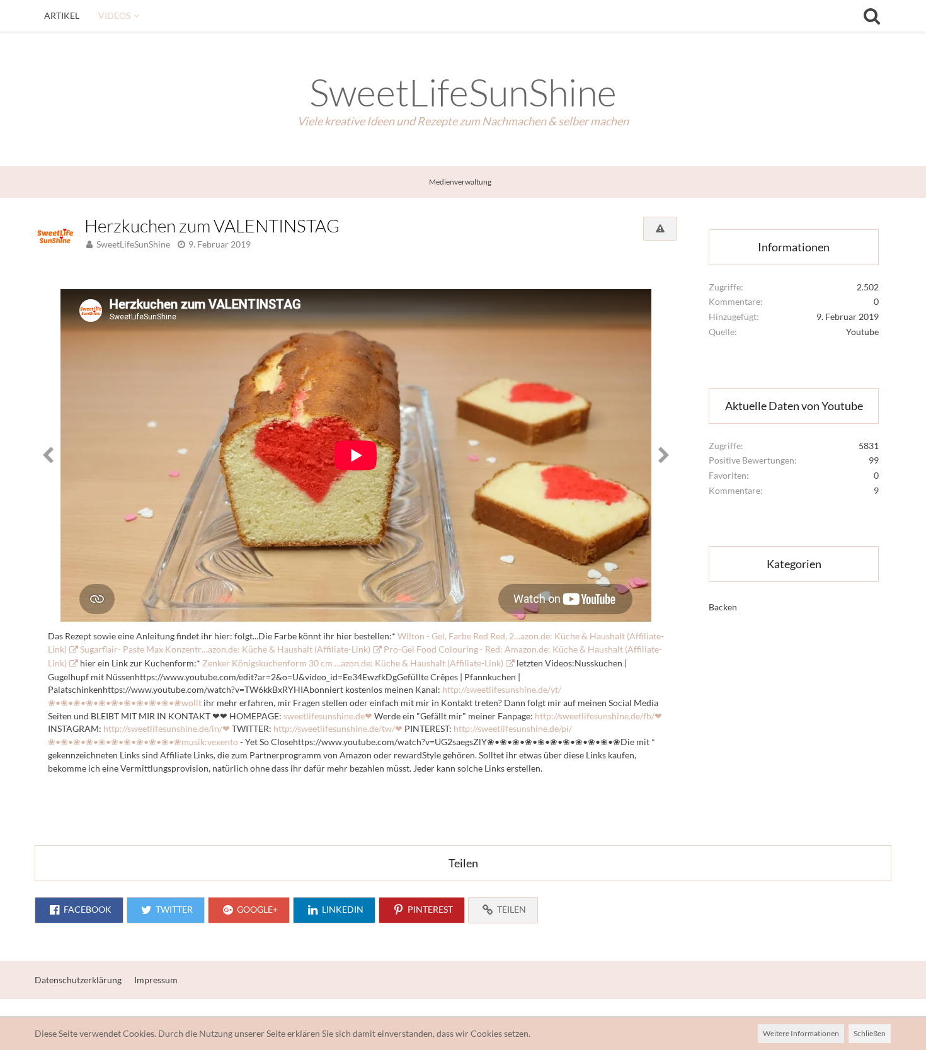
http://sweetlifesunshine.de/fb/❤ (598, 715)
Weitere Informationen (801, 1033)
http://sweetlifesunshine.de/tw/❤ (338, 728)
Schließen (870, 1033)
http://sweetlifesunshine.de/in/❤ (166, 728)
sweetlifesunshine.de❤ (327, 715)
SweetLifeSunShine (133, 244)
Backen (723, 607)
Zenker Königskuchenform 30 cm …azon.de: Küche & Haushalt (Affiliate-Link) (352, 663)
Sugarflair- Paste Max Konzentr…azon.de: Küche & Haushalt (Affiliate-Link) (225, 649)
